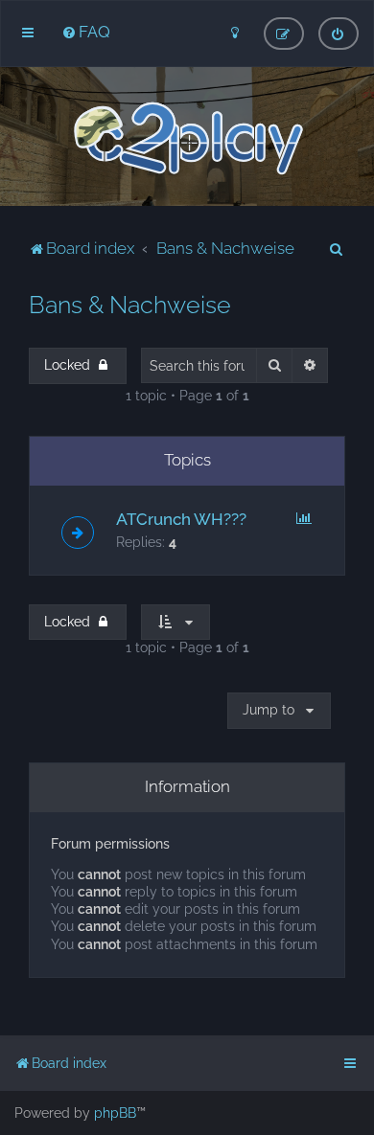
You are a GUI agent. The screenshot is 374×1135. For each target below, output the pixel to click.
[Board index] (187, 139)
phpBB (115, 1113)
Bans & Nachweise (130, 304)
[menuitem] (86, 31)
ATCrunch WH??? (181, 519)
